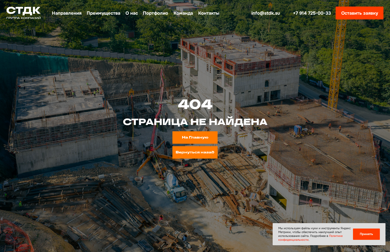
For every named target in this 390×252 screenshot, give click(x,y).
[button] (359, 13)
